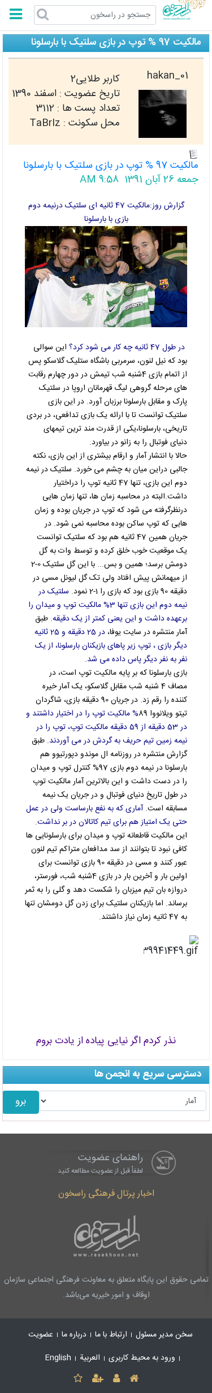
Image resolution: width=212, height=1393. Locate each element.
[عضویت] (97, 1379)
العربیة (90, 1358)
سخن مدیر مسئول (164, 1335)
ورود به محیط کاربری (142, 1358)
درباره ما (74, 1335)
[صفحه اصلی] (134, 1379)
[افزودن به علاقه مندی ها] (77, 1379)
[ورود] (117, 1379)
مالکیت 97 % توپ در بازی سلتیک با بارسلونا (110, 166)
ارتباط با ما (111, 1335)
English (58, 1358)
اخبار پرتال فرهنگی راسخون (106, 1193)
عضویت (40, 1335)
